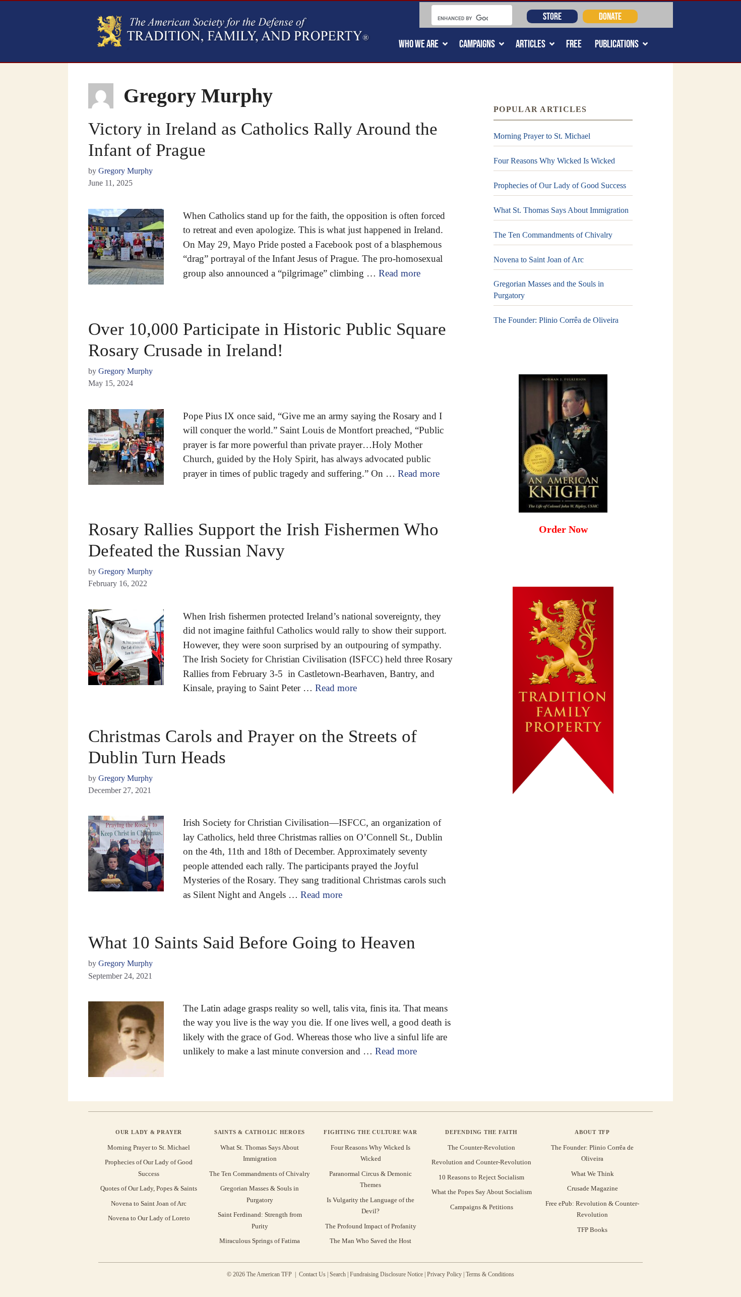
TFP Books (592, 1229)
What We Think (592, 1173)
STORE (552, 16)
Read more (399, 273)
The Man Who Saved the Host (370, 1241)
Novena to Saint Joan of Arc (538, 259)
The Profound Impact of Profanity (370, 1226)
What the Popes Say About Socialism (481, 1192)
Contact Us (312, 1274)
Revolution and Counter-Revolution (481, 1162)
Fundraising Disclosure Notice (386, 1274)
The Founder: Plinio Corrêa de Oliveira (556, 320)
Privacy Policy (444, 1274)
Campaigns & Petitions (481, 1207)
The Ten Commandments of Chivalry (552, 235)
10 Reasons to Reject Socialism (481, 1177)
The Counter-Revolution (481, 1147)
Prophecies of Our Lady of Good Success (559, 185)
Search (338, 1274)
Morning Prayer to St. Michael (541, 136)
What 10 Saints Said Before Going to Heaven (251, 942)
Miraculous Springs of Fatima (259, 1241)
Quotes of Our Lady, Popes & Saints (148, 1188)
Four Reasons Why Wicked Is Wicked (554, 160)
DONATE (610, 16)
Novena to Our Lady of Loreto (149, 1218)
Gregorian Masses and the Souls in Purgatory (548, 289)
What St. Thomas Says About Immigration (561, 210)
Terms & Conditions (490, 1274)
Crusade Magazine (592, 1188)
